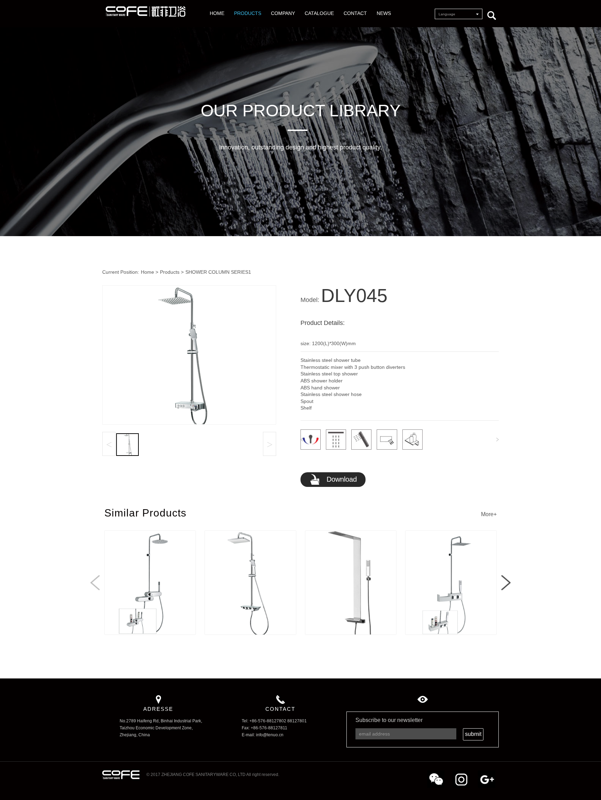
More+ (489, 514)
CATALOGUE (319, 13)
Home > (149, 272)
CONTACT (355, 13)
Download (340, 479)
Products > (172, 272)
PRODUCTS (247, 13)
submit (473, 734)
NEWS (384, 13)
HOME (217, 13)
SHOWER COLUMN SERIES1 (218, 272)
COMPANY (283, 13)
